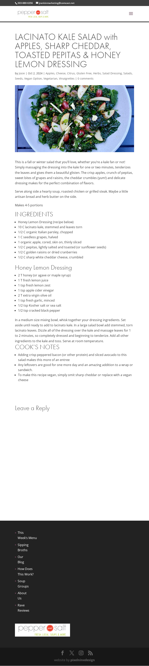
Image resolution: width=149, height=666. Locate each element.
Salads (127, 73)
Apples (50, 73)
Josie (22, 73)
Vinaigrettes (66, 78)
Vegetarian (50, 78)
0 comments (86, 78)
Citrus (71, 73)
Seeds (19, 78)
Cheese (61, 73)
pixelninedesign (82, 660)
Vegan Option (33, 78)
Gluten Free (84, 73)
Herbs (97, 73)
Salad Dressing (112, 73)
